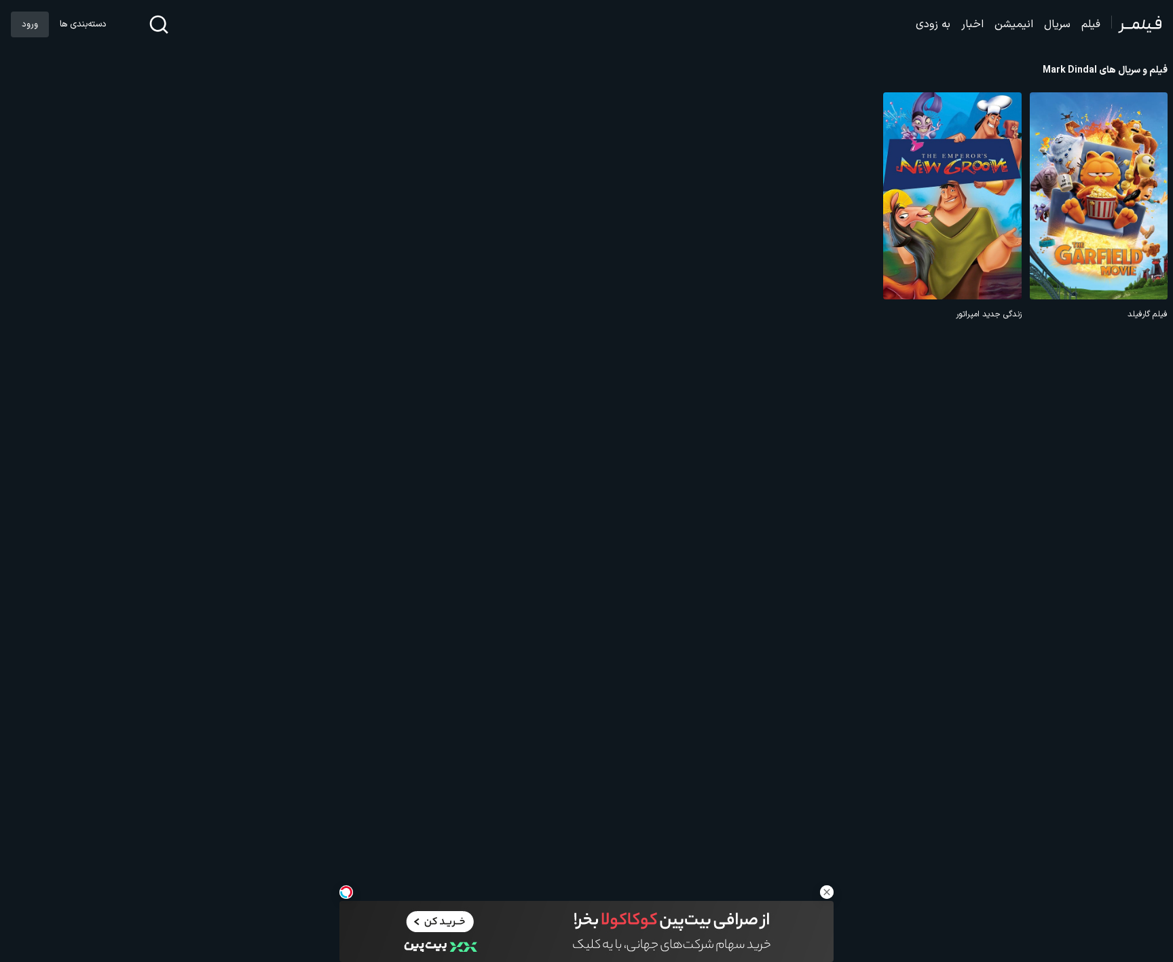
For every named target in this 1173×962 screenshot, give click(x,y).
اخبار (972, 24)
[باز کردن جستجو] (159, 24)
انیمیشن (1013, 24)
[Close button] (827, 892)
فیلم (1090, 24)
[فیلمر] (1136, 24)
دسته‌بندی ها (83, 24)
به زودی (933, 24)
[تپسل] (346, 892)
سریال (1057, 24)
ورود (30, 24)
